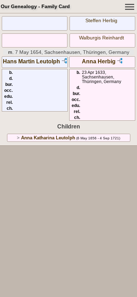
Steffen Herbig (101, 20)
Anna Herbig (99, 61)
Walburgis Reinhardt (101, 37)
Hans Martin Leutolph (31, 61)
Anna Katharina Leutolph (48, 137)
